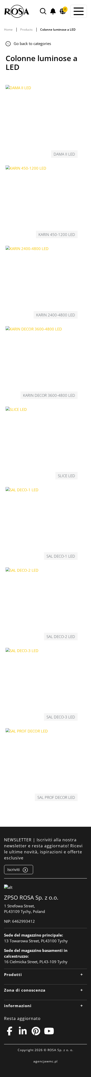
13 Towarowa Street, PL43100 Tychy (36, 940)
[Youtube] (49, 1031)
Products (26, 29)
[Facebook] (9, 1031)
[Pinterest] (35, 1031)
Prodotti (13, 974)
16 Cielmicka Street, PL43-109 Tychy (35, 961)
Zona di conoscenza (25, 990)
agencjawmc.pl (45, 1061)
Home (8, 29)
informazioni (18, 1005)
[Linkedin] (22, 1031)
